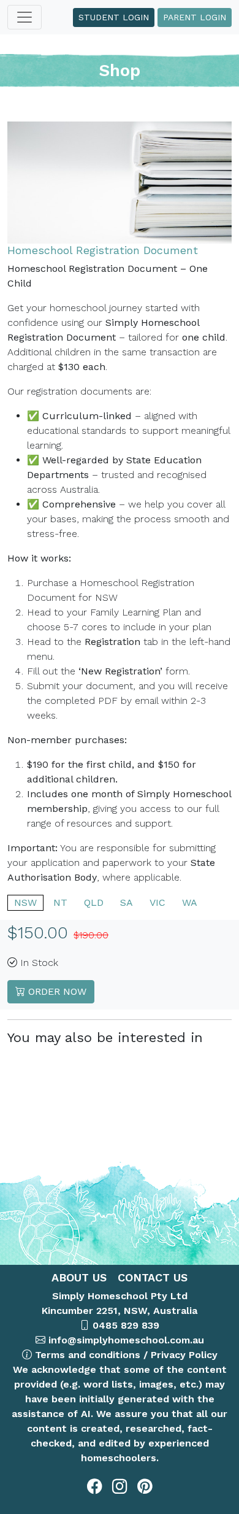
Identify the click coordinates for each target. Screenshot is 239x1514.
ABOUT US (79, 1277)
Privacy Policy (184, 1355)
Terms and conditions (87, 1355)
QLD (94, 902)
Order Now (55, 991)
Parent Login (194, 17)
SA (126, 902)
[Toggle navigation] (24, 17)
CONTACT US (151, 1277)
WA (189, 902)
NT (60, 902)
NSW (25, 902)
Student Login (113, 17)
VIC (157, 902)
